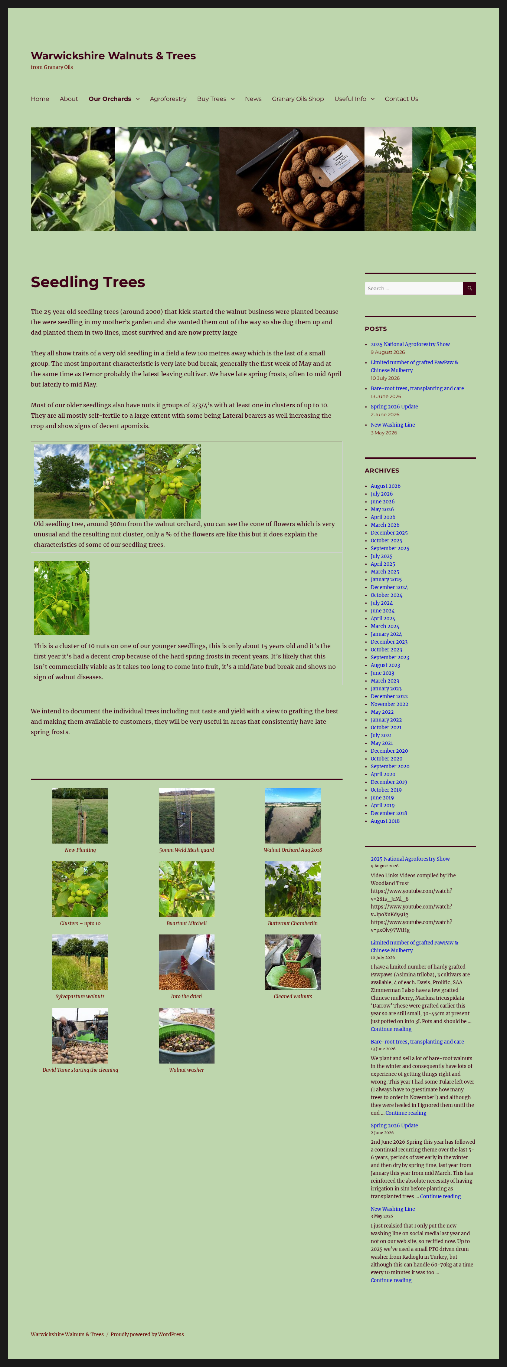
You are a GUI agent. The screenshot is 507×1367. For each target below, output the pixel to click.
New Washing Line (393, 425)
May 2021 (382, 743)
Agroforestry (168, 98)
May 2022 (382, 712)
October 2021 (386, 727)
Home (40, 98)
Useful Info (350, 98)
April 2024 (383, 618)
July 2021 (381, 735)
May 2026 (382, 509)
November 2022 (389, 704)
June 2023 (382, 673)
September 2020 (390, 766)
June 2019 (382, 798)
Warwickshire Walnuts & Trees (113, 55)
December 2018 (389, 813)
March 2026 (385, 525)
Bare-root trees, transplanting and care (417, 388)
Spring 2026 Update (394, 407)
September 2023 (390, 657)
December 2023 (389, 642)
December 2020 (389, 751)
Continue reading (391, 1029)
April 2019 (383, 805)
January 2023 (386, 689)
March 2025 (385, 572)
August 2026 (386, 486)
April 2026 (383, 517)
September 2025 (390, 548)
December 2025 (389, 533)
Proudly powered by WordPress (147, 1334)
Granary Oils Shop (298, 98)
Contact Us (401, 98)
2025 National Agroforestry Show (410, 344)
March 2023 (385, 681)
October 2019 (386, 790)
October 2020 (386, 759)
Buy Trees (211, 98)
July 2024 (382, 603)
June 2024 (383, 611)
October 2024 (386, 595)
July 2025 (382, 556)
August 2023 (385, 665)
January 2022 (386, 720)
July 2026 (382, 494)
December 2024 (389, 587)
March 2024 (385, 626)
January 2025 (386, 579)
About (69, 98)
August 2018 (385, 821)
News (253, 98)
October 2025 (386, 541)
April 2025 (383, 564)
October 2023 (386, 650)
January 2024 (386, 634)
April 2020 (383, 774)
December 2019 (389, 782)
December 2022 (389, 696)
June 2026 (383, 502)
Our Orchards (110, 98)
